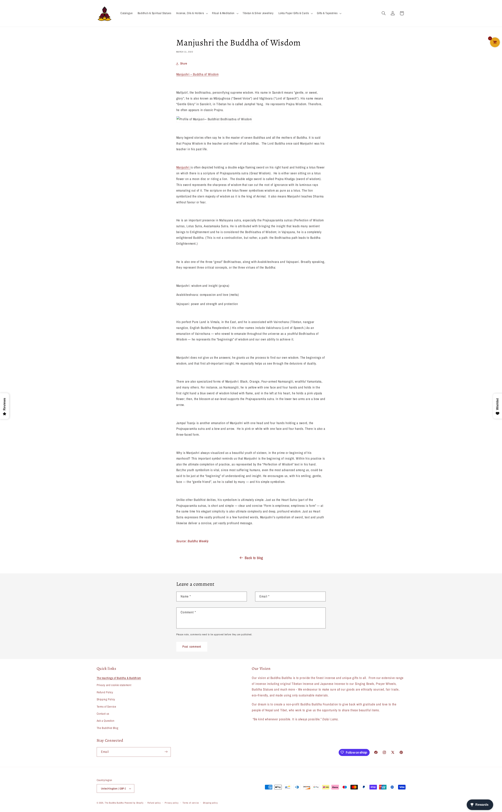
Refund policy (154, 802)
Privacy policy (171, 802)
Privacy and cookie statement (114, 685)
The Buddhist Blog (107, 728)
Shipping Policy (106, 699)
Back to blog (254, 557)
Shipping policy (210, 802)
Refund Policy (105, 692)
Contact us (103, 714)
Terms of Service (106, 707)
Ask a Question (106, 721)
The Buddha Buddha (114, 802)
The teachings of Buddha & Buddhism (119, 678)
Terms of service (191, 802)
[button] (191, 13)
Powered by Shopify (134, 802)
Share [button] (183, 63)
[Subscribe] (165, 752)
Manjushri (183, 167)
